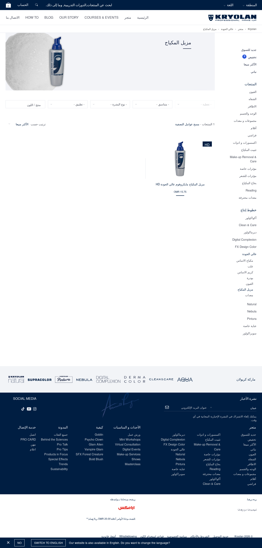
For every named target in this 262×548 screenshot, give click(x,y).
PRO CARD (28, 439)
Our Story (69, 17)
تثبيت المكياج (248, 149)
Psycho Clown (94, 439)
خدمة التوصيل (220, 536)
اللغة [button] (230, 4)
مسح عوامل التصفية (187, 124)
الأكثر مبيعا (250, 64)
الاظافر (252, 106)
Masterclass (132, 464)
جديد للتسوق (248, 49)
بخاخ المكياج (249, 183)
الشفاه (252, 99)
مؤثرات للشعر (247, 175)
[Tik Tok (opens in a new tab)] (23, 408)
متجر (127, 17)
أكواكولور (250, 217)
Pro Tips (62, 449)
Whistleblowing (128, 536)
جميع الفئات (61, 434)
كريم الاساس (245, 272)
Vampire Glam (94, 449)
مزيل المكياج (209, 28)
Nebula (251, 311)
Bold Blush (96, 459)
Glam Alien (96, 444)
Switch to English (48, 543)
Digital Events (131, 449)
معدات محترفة (247, 197)
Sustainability (59, 469)
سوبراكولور (249, 333)
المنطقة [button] (251, 4)
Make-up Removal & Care (243, 159)
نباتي (253, 71)
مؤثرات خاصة (248, 168)
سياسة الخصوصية (177, 536)
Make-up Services (128, 454)
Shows (136, 459)
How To (31, 17)
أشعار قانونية (108, 536)
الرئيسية (142, 17)
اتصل (32, 434)
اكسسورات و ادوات (244, 142)
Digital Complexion (244, 239)
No (19, 543)
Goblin (99, 434)
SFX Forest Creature (89, 454)
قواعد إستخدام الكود (152, 536)
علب (250, 266)
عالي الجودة (227, 28)
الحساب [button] (22, 4)
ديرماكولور (250, 232)
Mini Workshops (130, 439)
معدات (249, 295)
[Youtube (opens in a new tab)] (29, 408)
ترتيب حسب (38, 124)
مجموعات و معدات (245, 120)
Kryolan (252, 28)
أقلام (253, 128)
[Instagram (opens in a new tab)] (34, 408)
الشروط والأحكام (199, 536)
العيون (252, 91)
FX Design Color (245, 246)
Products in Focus (56, 454)
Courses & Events (102, 17)
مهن (33, 444)
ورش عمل (134, 434)
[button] (8, 6)
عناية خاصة (249, 326)
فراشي (252, 135)
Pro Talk (62, 444)
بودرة (250, 278)
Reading (251, 190)
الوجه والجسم (248, 113)
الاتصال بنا (12, 17)
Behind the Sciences (54, 439)
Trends (63, 464)
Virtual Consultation (127, 444)
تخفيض (252, 57)
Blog (48, 17)
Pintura (251, 318)
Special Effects (58, 459)
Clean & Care (247, 225)
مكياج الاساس (244, 260)
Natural (251, 304)
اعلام (33, 449)
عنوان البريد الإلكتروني (194, 407)
